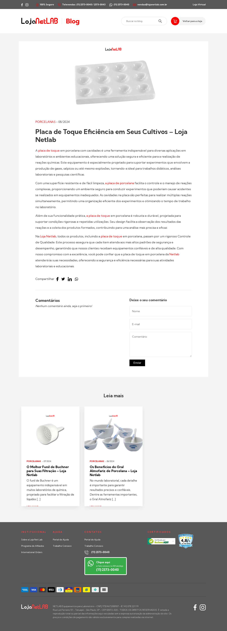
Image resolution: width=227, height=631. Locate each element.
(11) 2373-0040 (100, 552)
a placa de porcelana (119, 183)
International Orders (31, 552)
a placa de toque (98, 216)
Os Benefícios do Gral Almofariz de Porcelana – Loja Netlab (113, 471)
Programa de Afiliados (32, 546)
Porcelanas (45, 122)
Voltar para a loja (192, 21)
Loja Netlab (48, 236)
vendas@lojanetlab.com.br (152, 4)
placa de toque (49, 150)
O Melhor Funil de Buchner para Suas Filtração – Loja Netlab (48, 471)
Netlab (174, 254)
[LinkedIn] (70, 279)
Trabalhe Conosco (62, 546)
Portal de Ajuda (61, 539)
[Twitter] (64, 279)
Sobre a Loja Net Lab (31, 539)
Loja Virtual (199, 4)
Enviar (137, 362)
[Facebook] (58, 279)
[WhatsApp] (77, 279)
